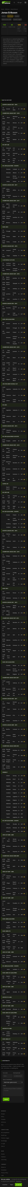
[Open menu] (25, 2)
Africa (2, 1116)
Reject (11, 1184)
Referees (7, 9)
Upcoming (3, 1159)
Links (2, 1175)
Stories (3, 1154)
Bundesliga (4, 1141)
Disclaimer (3, 1170)
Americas (3, 1122)
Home (2, 9)
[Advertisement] (14, 81)
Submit (6, 1099)
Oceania (3, 1119)
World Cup (3, 1135)
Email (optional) (16, 1073)
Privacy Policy (4, 1172)
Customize (4, 1184)
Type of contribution (7, 1079)
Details (4, 1085)
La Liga (3, 1143)
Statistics (3, 1157)
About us (3, 1167)
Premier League (5, 1138)
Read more (18, 1181)
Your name (5, 1073)
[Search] (14, 2)
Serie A (3, 1146)
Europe (3, 1114)
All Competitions (5, 1132)
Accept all (18, 1184)
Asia (2, 1125)
